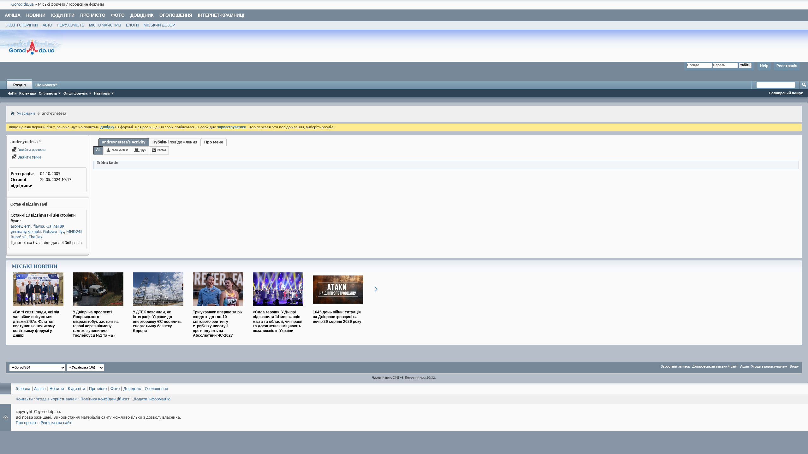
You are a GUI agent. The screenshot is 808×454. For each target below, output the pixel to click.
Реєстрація (786, 66)
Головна (23, 389)
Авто (47, 25)
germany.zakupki (26, 232)
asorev (16, 226)
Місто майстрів (105, 25)
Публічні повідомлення (174, 142)
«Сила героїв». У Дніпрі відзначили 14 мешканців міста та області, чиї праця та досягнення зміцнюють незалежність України (277, 321)
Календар (27, 93)
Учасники (26, 113)
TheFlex (35, 237)
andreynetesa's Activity (124, 142)
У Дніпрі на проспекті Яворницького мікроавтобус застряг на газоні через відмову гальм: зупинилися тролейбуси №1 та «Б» (96, 324)
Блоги (132, 25)
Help (764, 66)
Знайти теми (29, 157)
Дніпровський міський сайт (715, 367)
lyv (62, 232)
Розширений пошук (786, 93)
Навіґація (102, 93)
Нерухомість (70, 25)
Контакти (24, 399)
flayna (38, 226)
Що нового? (46, 85)
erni (27, 226)
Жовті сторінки (22, 25)
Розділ (19, 85)
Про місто (92, 15)
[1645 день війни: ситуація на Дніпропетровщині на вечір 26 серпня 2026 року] (338, 308)
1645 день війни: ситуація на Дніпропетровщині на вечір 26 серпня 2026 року (337, 317)
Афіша (13, 15)
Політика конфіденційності (105, 399)
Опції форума (75, 93)
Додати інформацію (152, 399)
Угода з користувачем (769, 367)
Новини (35, 15)
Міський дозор (159, 25)
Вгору (794, 367)
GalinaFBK (55, 226)
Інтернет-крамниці (221, 15)
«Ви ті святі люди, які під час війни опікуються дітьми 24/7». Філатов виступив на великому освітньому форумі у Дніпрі (36, 324)
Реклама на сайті (56, 423)
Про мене (213, 142)
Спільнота (48, 93)
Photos (161, 150)
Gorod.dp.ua (22, 4)
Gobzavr (50, 232)
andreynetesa (120, 150)
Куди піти (62, 15)
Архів (744, 367)
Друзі (143, 150)
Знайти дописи (31, 150)
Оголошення (175, 15)
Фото (118, 15)
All (98, 150)
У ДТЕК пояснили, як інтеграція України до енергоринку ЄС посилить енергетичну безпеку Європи (157, 321)
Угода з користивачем (56, 399)
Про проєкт (26, 423)
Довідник (142, 15)
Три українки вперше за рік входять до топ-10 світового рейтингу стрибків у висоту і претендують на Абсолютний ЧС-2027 (217, 324)
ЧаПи (12, 93)
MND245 (74, 232)
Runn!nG (19, 237)
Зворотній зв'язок (675, 367)
